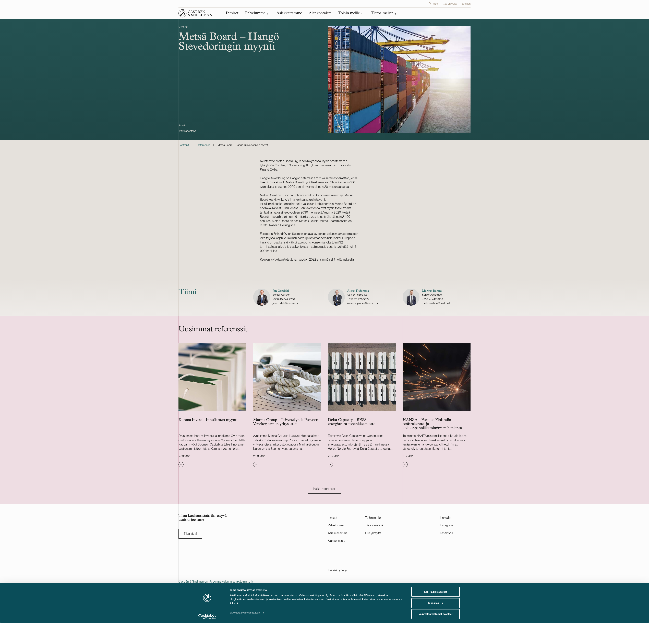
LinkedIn (445, 517)
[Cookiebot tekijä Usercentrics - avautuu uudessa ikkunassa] (207, 616)
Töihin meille (373, 517)
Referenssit (203, 145)
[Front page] (195, 13)
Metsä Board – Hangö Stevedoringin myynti (243, 145)
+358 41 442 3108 (432, 299)
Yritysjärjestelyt (187, 130)
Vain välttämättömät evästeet (435, 614)
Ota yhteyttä (450, 3)
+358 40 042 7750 (284, 299)
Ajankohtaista (336, 540)
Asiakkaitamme (337, 533)
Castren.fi (183, 145)
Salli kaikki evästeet (435, 591)
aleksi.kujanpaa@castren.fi (362, 303)
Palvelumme (336, 525)
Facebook (446, 533)
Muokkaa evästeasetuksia (245, 612)
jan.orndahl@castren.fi (285, 303)
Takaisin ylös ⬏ (337, 570)
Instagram (446, 525)
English (466, 3)
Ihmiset (332, 517)
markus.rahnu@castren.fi (436, 303)
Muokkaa (433, 603)
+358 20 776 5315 (358, 299)
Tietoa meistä (374, 525)
